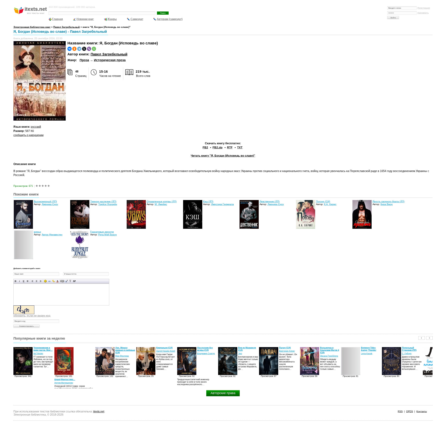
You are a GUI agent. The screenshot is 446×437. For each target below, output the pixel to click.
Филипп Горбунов (410, 353)
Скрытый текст (62, 281)
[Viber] (89, 49)
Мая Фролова (81, 356)
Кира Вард (386, 204)
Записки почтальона (408, 349)
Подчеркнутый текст (24, 281)
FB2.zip (217, 147)
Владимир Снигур (165, 353)
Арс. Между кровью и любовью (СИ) (84, 350)
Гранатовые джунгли (102, 231)
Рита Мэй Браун (107, 234)
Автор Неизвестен (52, 234)
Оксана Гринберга (288, 356)
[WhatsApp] (94, 49)
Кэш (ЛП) (208, 201)
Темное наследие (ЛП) (103, 201)
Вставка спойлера (74, 281)
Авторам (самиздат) (170, 19)
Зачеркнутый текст (28, 281)
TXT (240, 147)
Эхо (199, 353)
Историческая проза (110, 60)
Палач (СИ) (244, 348)
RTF (230, 147)
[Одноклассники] (74, 49)
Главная (57, 19)
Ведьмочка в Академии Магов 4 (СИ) (288, 350)
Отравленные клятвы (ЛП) (162, 201)
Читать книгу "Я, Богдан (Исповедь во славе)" (223, 155)
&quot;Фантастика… (23, 379)
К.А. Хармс (330, 204)
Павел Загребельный (109, 54)
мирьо (37, 231)
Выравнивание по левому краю (32, 281)
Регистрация (423, 8)
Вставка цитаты (66, 281)
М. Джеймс (161, 204)
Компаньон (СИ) (123, 348)
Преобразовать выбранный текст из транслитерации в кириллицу (70, 281)
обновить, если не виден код (31, 315)
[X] (84, 49)
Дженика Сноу (50, 204)
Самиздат (136, 19)
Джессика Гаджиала (222, 204)
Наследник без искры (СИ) (164, 349)
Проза (84, 60)
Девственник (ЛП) (270, 201)
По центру (36, 281)
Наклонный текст (20, 281)
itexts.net (98, 411)
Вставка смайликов (45, 281)
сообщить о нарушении (28, 135)
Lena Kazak (325, 353)
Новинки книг (85, 19)
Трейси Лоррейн (107, 204)
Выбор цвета (57, 281)
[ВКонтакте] (69, 49)
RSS (400, 411)
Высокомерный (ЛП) (45, 201)
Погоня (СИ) (323, 201)
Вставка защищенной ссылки (53, 281)
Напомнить (423, 13)
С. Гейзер (366, 353)
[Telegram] (79, 49)
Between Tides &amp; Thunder (327, 349)
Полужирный (16, 281)
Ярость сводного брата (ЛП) (388, 201)
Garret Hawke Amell (124, 351)
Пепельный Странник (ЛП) (368, 349)
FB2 (205, 147)
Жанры (112, 19)
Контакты (421, 411)
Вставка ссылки (49, 281)
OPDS (409, 411)
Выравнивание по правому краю (41, 281)
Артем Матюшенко (22, 383)
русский (36, 126)
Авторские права (223, 393)
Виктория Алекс (246, 351)
